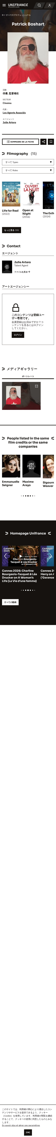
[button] (36, 386)
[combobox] (28, 162)
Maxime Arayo (28, 483)
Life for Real (10, 210)
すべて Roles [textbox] (11, 170)
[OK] (28, 1132)
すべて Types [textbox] (11, 162)
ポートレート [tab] (28, 376)
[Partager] (43, 142)
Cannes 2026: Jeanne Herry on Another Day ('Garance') (17, 574)
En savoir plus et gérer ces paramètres (21, 1125)
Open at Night (27, 212)
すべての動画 (10, 602)
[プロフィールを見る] (49, 5)
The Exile (49, 213)
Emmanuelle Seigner (10, 483)
